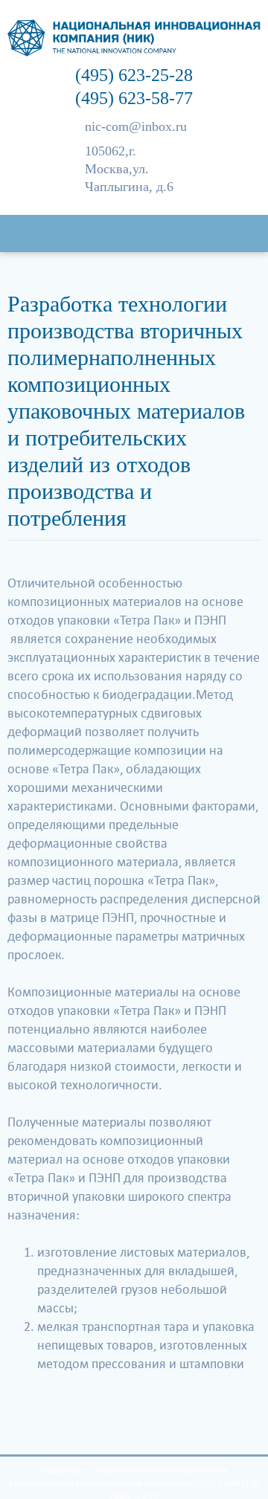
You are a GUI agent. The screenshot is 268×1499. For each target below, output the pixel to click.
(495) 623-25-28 (134, 75)
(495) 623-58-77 (134, 98)
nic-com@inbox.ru (136, 126)
